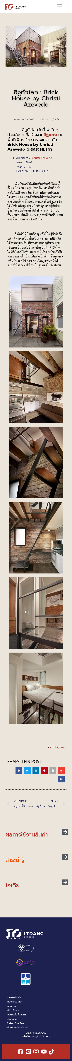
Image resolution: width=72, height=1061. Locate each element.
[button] (59, 6)
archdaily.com (57, 747)
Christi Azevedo (42, 158)
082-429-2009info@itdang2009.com (36, 1035)
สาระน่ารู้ (15, 860)
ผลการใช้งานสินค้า (27, 834)
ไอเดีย (56, 119)
